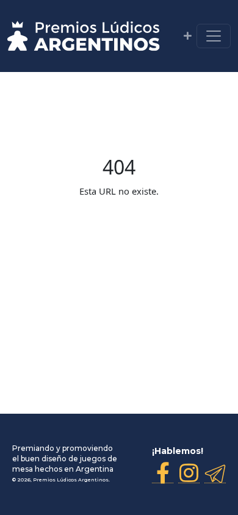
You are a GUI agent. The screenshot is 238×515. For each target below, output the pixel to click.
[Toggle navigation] (214, 36)
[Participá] (188, 36)
